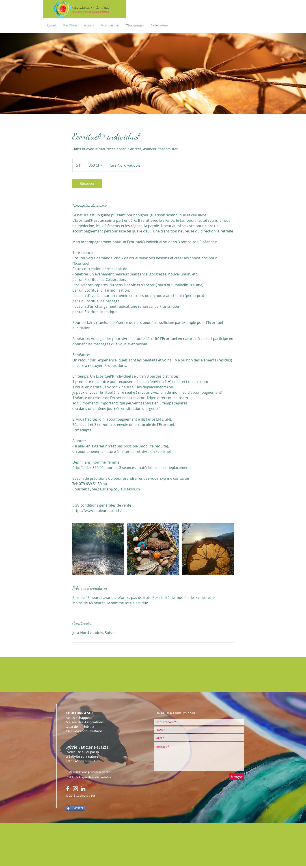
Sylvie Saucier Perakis (87, 747)
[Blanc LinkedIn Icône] (83, 788)
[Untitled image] (98, 549)
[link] (87, 183)
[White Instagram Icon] (75, 788)
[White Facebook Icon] (67, 788)
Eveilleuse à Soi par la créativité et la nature (82, 754)
